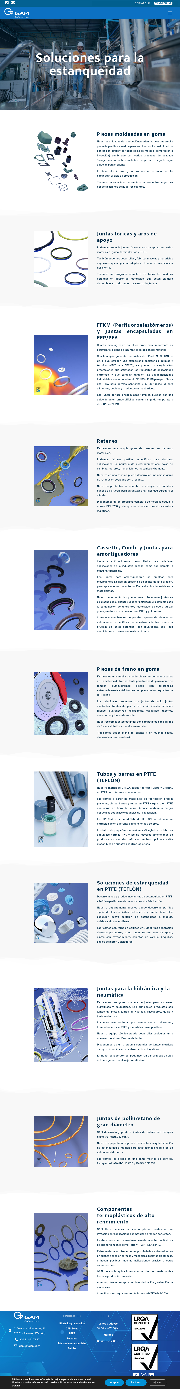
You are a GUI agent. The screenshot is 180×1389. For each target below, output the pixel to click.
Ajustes (157, 1382)
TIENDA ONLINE (163, 3)
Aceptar (114, 1382)
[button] (170, 12)
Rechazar (136, 1382)
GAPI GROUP (142, 3)
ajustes (16, 1385)
